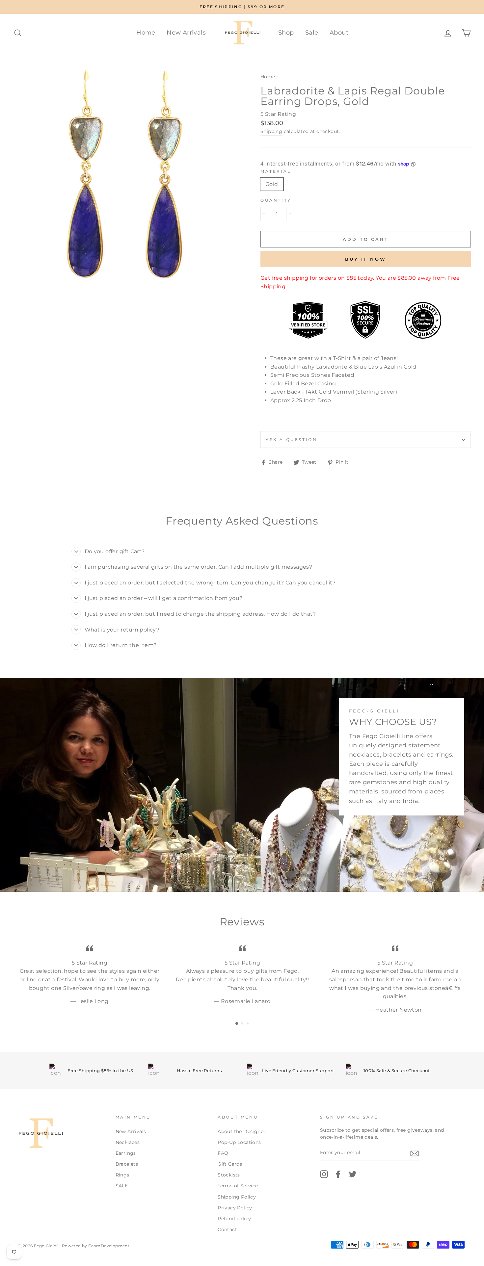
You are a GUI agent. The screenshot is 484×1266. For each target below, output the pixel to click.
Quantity (275, 200)
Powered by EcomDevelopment (95, 1245)
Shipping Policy (237, 1197)
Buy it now (365, 259)
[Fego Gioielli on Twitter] (353, 1174)
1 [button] (237, 1023)
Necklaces (128, 1142)
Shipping (271, 131)
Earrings (126, 1153)
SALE (122, 1185)
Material (275, 171)
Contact (227, 1229)
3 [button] (248, 1024)
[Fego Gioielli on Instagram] (324, 1174)
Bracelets (127, 1164)
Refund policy (234, 1218)
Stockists (229, 1174)
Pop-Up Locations (239, 1142)
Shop (286, 32)
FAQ (223, 1153)
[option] (242, 7)
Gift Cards (230, 1164)
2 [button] (243, 1024)
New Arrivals (186, 32)
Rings (122, 1174)
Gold (271, 184)
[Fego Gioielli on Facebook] (338, 1174)
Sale (311, 32)
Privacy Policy (235, 1207)
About (339, 32)
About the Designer (241, 1131)
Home (145, 32)
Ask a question (291, 439)
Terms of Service (238, 1185)
